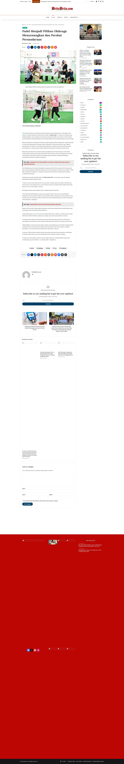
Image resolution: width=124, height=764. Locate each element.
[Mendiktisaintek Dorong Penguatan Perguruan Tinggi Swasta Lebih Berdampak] (98, 72)
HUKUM (82, 107)
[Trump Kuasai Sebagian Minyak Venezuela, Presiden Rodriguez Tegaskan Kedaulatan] (53, 650)
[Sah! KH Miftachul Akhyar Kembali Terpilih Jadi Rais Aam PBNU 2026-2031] (71, 593)
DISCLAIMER (79, 761)
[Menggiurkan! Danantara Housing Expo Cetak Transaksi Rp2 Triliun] (62, 542)
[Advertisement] (48, 263)
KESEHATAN (83, 135)
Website (51, 494)
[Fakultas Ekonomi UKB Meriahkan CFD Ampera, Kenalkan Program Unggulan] (98, 80)
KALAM (82, 112)
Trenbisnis (63, 248)
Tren (55, 248)
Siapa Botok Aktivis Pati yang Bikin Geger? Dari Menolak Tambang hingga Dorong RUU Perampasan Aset (86, 63)
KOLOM (53, 17)
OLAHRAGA (83, 130)
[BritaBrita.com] (62, 9)
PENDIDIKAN (84, 109)
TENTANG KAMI (71, 761)
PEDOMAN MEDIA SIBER (98, 761)
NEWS (65, 17)
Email (23, 494)
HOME (47, 17)
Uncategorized (84, 125)
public (82, 141)
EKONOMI (83, 116)
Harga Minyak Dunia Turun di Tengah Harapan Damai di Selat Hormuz (86, 88)
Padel (48, 248)
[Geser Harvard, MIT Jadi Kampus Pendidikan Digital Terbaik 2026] (71, 702)
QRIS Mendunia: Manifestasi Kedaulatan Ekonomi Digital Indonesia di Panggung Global (65, 354)
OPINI (82, 132)
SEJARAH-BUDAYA (85, 123)
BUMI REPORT (73, 17)
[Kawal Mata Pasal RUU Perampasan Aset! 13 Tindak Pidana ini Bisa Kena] (62, 650)
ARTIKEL (59, 17)
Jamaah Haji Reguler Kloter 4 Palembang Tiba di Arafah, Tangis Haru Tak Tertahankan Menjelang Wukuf (47, 354)
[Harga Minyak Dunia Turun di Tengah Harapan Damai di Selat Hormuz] (98, 89)
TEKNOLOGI (83, 139)
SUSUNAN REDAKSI (87, 761)
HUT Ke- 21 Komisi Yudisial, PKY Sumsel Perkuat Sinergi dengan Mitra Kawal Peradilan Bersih (85, 53)
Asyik (32, 248)
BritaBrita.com (26, 43)
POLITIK (83, 121)
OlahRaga (40, 248)
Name (23, 488)
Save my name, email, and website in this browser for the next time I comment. (40, 500)
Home (24, 24)
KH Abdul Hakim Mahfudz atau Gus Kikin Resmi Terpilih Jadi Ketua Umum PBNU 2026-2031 (90, 36)
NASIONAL (83, 105)
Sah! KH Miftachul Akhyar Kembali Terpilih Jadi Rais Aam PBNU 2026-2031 (57, 1)
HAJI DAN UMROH (85, 137)
